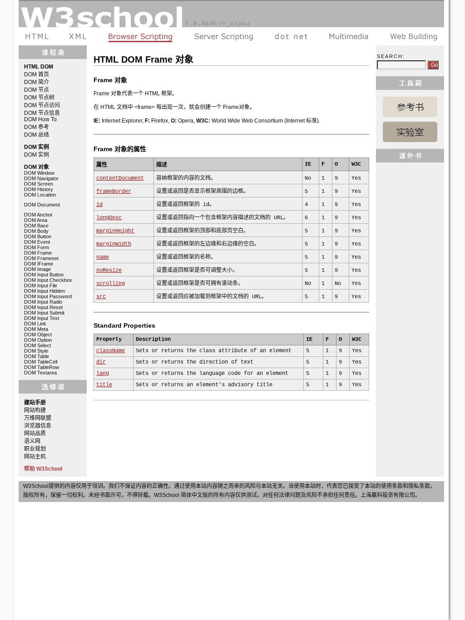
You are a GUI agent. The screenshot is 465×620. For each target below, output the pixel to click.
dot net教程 (291, 36)
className (110, 351)
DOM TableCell (40, 361)
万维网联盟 (37, 418)
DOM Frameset (41, 258)
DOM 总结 (36, 135)
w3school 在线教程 (231, 13)
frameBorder (113, 191)
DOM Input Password (48, 296)
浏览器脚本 (140, 36)
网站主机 (35, 456)
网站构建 (35, 410)
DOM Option (38, 340)
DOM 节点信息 (42, 113)
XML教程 (78, 36)
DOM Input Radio (43, 302)
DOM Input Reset (43, 307)
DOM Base (36, 225)
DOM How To (40, 119)
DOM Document (42, 204)
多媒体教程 (348, 36)
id (99, 205)
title (104, 385)
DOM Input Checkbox (48, 280)
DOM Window (39, 173)
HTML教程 (39, 36)
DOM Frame (38, 253)
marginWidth (113, 244)
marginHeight (115, 231)
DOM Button (37, 236)
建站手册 (411, 36)
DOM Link (35, 323)
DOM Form (36, 247)
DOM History (38, 189)
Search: (391, 56)
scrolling (110, 283)
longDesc (109, 218)
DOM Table (36, 356)
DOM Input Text (41, 318)
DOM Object (38, 334)
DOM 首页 (36, 74)
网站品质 (35, 433)
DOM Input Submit (44, 312)
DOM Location (40, 194)
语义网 (32, 441)
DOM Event (37, 242)
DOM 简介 (36, 82)
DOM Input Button (44, 274)
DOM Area (35, 220)
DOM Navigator (41, 178)
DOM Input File (40, 285)
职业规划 (35, 449)
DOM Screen (38, 184)
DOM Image (37, 269)
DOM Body (36, 231)
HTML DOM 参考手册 (410, 107)
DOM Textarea (40, 372)
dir (101, 362)
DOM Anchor (38, 214)
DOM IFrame (38, 263)
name (102, 257)
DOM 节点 (36, 90)
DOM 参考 (36, 127)
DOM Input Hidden (44, 291)
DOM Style (36, 351)
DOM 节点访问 (42, 105)
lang (102, 373)
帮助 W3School (43, 469)
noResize (109, 270)
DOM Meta (36, 329)
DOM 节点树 (39, 97)
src (101, 297)
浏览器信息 (37, 426)
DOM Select (37, 345)
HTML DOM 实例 (410, 132)
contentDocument (120, 178)
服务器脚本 (223, 36)
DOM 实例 (36, 155)
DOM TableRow (41, 367)
